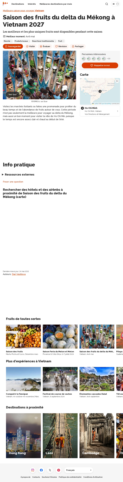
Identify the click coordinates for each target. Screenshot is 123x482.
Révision (62, 46)
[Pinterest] (59, 470)
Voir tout (13, 94)
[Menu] (115, 4)
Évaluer (46, 46)
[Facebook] (41, 470)
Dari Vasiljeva (19, 274)
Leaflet (96, 103)
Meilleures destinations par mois (56, 4)
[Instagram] (33, 470)
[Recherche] (106, 4)
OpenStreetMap (106, 103)
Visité (32, 46)
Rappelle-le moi (102, 65)
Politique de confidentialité (70, 477)
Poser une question (13, 181)
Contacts (36, 477)
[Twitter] (50, 470)
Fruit (60, 41)
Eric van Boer (42, 101)
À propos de (25, 477)
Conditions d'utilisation (92, 477)
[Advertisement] (39, 140)
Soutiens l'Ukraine (49, 477)
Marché (7, 41)
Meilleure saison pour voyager (23, 10)
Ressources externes (19, 174)
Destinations (18, 4)
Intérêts (32, 4)
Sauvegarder (14, 46)
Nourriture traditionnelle (43, 41)
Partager (79, 46)
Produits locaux (21, 41)
